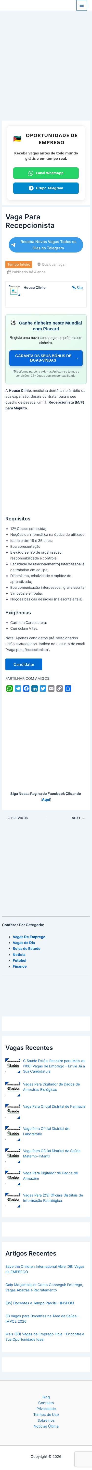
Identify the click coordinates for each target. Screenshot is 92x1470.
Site (80, 287)
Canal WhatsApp (50, 173)
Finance (20, 966)
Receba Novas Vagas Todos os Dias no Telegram (48, 244)
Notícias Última (46, 1426)
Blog (46, 1397)
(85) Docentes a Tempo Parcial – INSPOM (39, 1303)
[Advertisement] (46, 73)
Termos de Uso (46, 1414)
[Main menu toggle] (81, 5)
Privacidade (46, 1409)
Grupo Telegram (49, 188)
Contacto (46, 1403)
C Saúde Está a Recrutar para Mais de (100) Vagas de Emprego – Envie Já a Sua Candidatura (54, 1066)
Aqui (46, 799)
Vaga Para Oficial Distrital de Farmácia (54, 1106)
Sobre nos (46, 1420)
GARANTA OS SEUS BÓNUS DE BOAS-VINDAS (47, 358)
